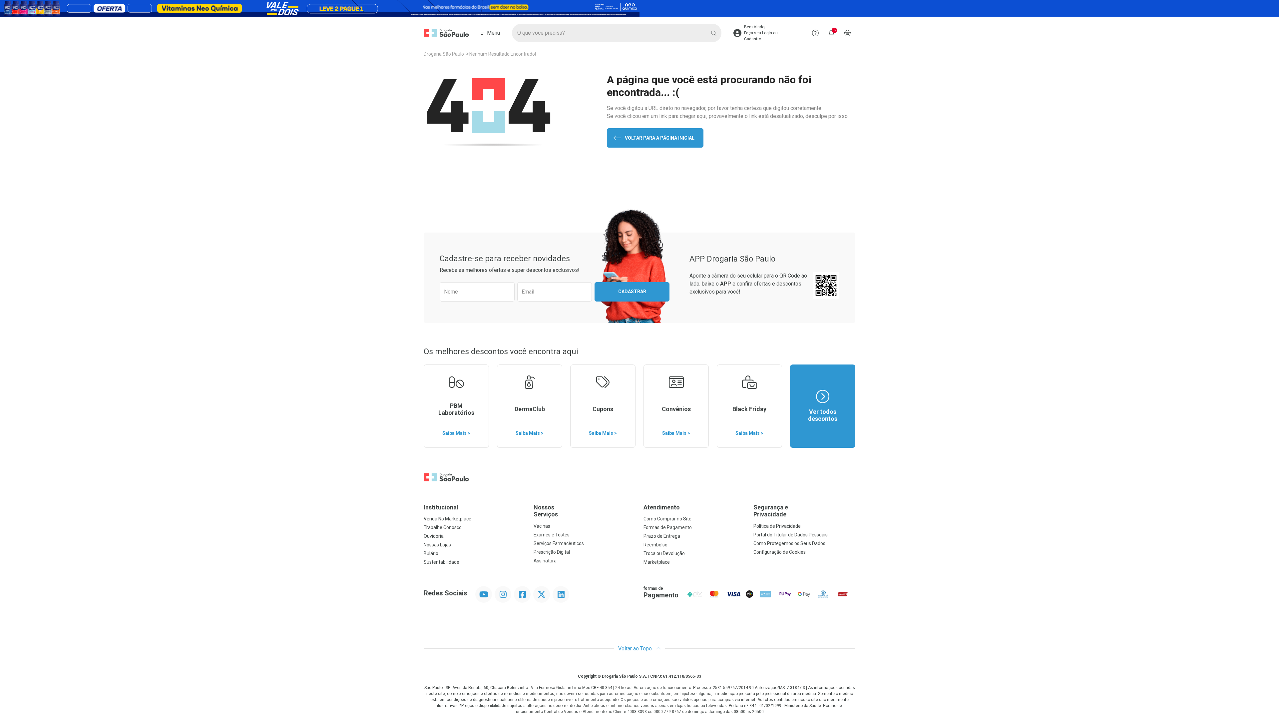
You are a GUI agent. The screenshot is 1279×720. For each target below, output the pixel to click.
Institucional (441, 507)
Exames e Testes (552, 534)
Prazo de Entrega (661, 536)
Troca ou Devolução (664, 553)
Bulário (431, 553)
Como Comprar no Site (667, 518)
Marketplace (656, 562)
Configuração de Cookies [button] (779, 552)
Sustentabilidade (441, 562)
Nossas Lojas (437, 544)
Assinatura (545, 560)
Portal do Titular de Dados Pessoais (790, 534)
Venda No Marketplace (447, 518)
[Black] (639, 8)
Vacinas (542, 526)
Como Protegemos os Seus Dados (789, 543)
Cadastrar (632, 291)
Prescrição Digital (552, 552)
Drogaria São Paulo (444, 54)
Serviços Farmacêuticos (559, 543)
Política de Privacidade (777, 526)
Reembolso (655, 544)
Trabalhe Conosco (443, 527)
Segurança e (770, 511)
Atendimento (661, 507)
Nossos (546, 511)
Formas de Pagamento (667, 527)
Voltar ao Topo (635, 648)
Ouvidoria (434, 536)
